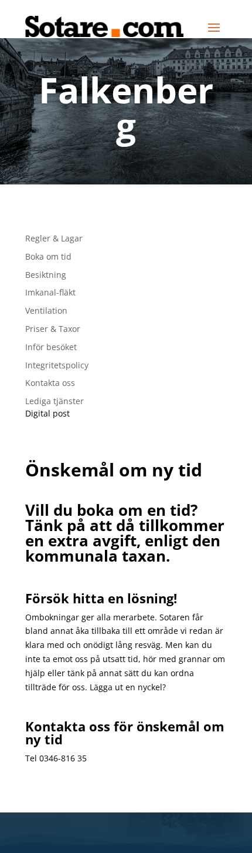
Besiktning (45, 274)
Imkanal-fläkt (50, 292)
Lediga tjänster (54, 401)
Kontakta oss (50, 382)
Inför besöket (51, 346)
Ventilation (46, 310)
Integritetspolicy (56, 365)
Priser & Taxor (52, 328)
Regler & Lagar (54, 238)
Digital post (47, 413)
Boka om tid (48, 256)
